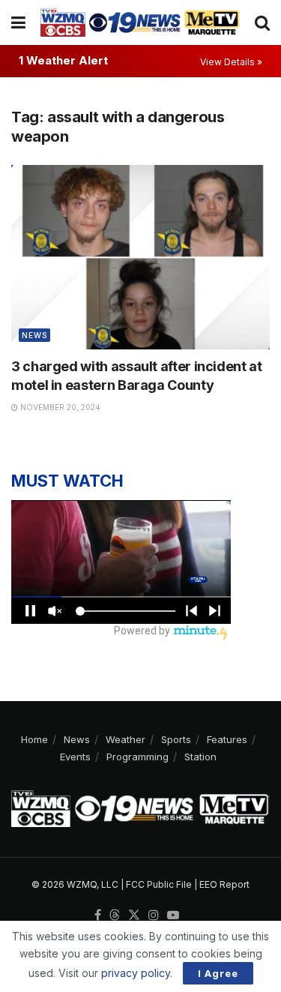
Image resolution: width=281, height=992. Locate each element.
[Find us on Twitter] (134, 915)
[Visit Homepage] (140, 22)
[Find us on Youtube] (173, 915)
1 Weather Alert (63, 60)
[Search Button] (262, 22)
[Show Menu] (18, 22)
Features (227, 739)
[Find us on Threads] (114, 915)
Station (200, 757)
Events (75, 757)
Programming (137, 757)
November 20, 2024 (59, 407)
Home (34, 739)
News (34, 335)
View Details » (231, 61)
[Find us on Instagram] (153, 915)
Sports (176, 739)
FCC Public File (159, 884)
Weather (125, 739)
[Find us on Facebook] (97, 915)
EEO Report (224, 884)
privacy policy (135, 973)
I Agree (218, 973)
